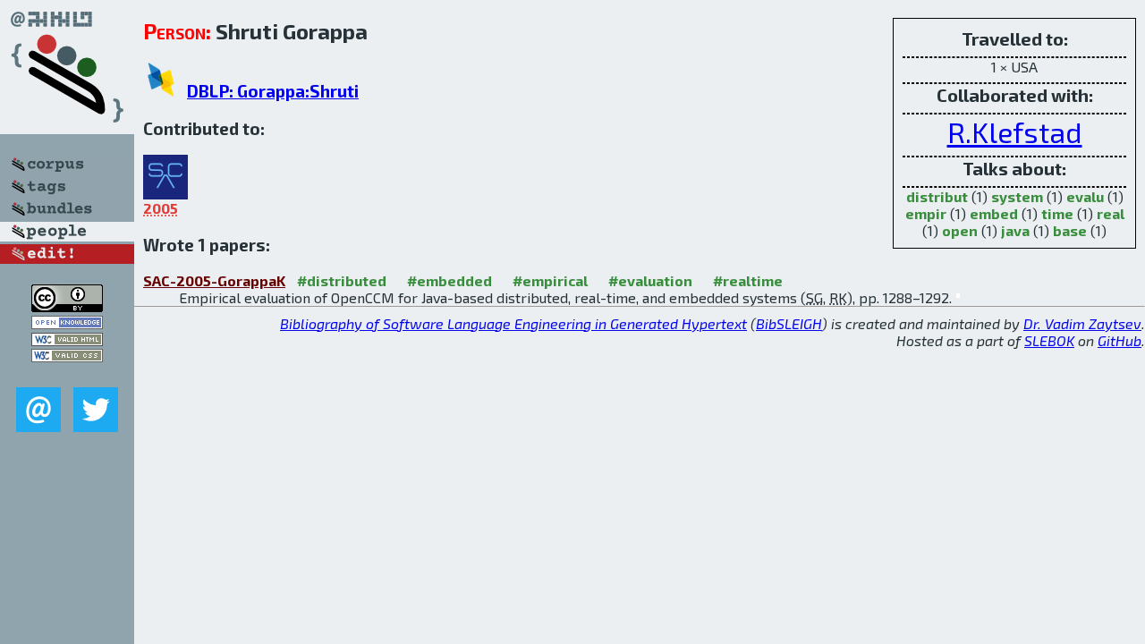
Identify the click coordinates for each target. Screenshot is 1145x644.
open (960, 230)
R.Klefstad (1014, 131)
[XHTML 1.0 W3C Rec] (67, 340)
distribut (937, 196)
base (1070, 230)
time (1057, 213)
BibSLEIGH (789, 323)
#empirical (550, 280)
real (1110, 213)
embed (994, 213)
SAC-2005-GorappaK (214, 280)
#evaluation (650, 280)
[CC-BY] (67, 306)
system (1017, 196)
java (1015, 230)
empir (925, 213)
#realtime (748, 280)
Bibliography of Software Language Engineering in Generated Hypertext (513, 323)
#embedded (449, 280)
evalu (1085, 196)
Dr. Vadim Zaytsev (1082, 323)
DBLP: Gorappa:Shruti (273, 90)
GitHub (1119, 340)
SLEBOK (1049, 340)
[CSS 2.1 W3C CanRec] (67, 374)
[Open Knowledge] (67, 323)
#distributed (341, 280)
